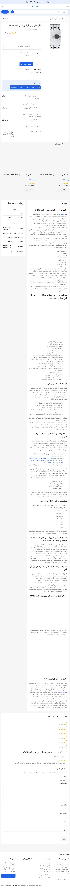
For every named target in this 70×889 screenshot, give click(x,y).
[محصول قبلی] (8, 19)
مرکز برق (11, 132)
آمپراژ (38, 53)
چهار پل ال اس (33, 458)
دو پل (45, 458)
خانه (66, 19)
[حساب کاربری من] (2, 6)
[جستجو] (12, 11)
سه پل (40, 458)
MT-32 (38, 460)
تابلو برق (39, 219)
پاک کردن (28, 55)
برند (39, 46)
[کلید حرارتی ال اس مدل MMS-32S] (56, 160)
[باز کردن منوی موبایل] (68, 6)
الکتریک (61, 19)
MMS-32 (54, 456)
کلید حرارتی (53, 19)
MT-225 (55, 462)
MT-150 (51, 460)
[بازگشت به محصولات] (5, 19)
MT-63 (42, 460)
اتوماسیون (44, 229)
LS (3, 83)
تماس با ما (5, 12)
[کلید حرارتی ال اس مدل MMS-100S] (22, 160)
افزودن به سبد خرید (26, 64)
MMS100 (60, 456)
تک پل (48, 458)
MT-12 (33, 460)
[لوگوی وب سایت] (35, 6)
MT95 (47, 460)
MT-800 (49, 462)
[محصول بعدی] (3, 19)
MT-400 (61, 462)
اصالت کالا (34, 131)
